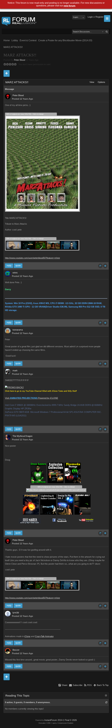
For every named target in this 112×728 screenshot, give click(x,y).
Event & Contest (28, 40)
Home (7, 40)
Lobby (15, 40)
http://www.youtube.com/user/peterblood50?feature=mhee (32, 258)
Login (90, 17)
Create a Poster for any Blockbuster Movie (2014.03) (65, 40)
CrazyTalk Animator (44, 636)
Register (100, 17)
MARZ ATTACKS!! (13, 47)
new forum (69, 6)
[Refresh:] (106, 702)
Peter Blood (19, 60)
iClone (27, 636)
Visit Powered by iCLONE (31, 398)
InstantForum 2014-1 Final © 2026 (60, 720)
